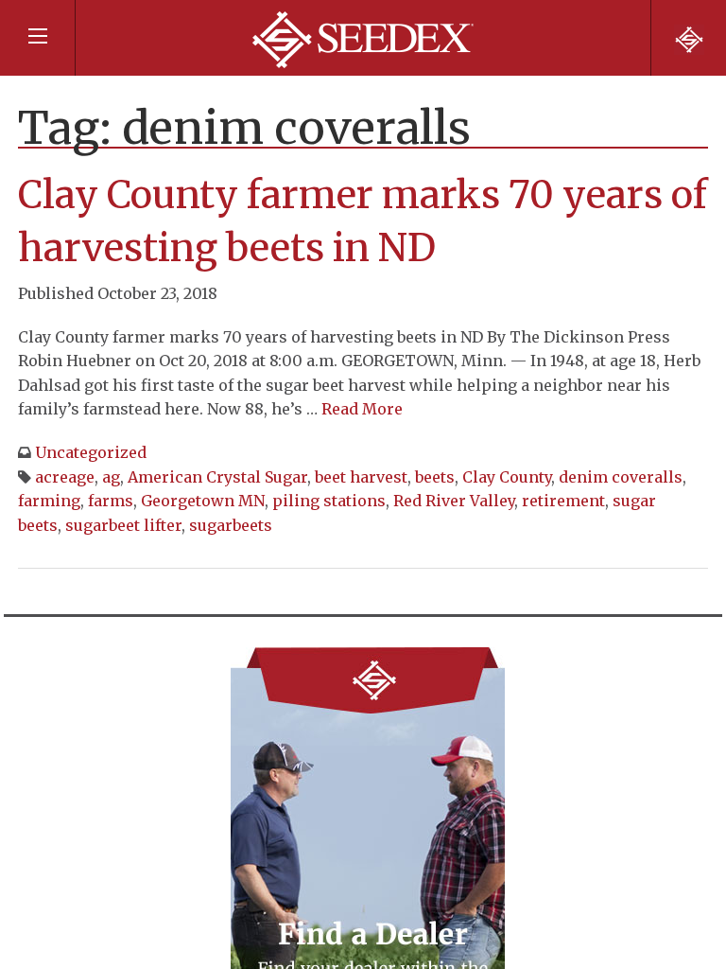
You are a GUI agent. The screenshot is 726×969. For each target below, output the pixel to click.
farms (110, 500)
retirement (563, 500)
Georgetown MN (203, 500)
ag (111, 476)
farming (49, 500)
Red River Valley (453, 500)
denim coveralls (621, 476)
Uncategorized (91, 452)
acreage (65, 476)
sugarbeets (230, 525)
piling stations (329, 500)
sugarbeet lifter (123, 525)
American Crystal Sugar (217, 476)
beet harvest (361, 476)
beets (435, 476)
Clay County (506, 476)
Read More (362, 408)
